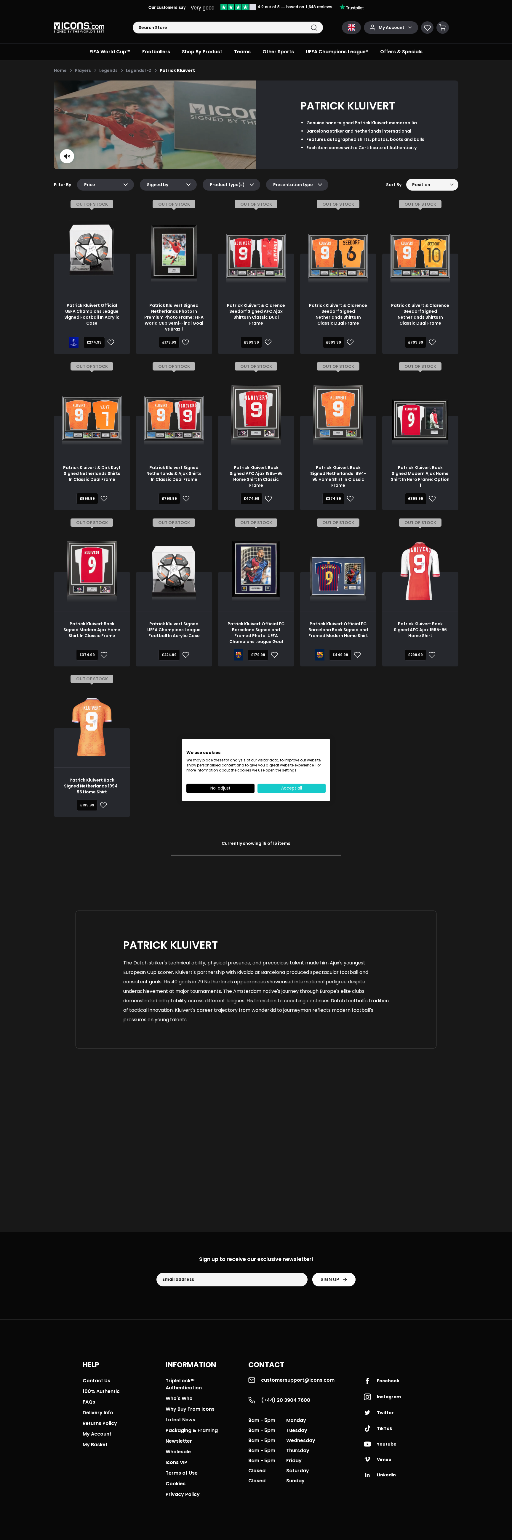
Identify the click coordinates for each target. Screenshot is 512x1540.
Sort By (393, 185)
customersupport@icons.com (298, 1380)
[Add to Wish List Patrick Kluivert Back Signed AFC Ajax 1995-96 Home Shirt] (431, 655)
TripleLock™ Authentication (184, 1384)
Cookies (175, 1483)
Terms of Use (182, 1473)
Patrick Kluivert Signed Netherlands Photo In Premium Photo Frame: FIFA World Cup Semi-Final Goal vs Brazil (174, 317)
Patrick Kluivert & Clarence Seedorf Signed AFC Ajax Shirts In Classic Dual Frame (256, 314)
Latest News (180, 1419)
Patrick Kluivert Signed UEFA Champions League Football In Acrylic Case (174, 630)
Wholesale (178, 1451)
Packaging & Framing (192, 1430)
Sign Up (330, 1279)
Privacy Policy (183, 1494)
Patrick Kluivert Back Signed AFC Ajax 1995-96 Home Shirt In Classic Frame (256, 476)
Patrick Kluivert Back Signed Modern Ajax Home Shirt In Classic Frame (91, 630)
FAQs (89, 1402)
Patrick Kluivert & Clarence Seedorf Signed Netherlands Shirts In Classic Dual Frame (338, 314)
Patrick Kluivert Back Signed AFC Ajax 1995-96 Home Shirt (420, 630)
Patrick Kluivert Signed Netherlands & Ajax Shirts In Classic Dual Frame (173, 473)
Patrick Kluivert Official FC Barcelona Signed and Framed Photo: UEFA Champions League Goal (256, 633)
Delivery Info (98, 1412)
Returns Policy (100, 1423)
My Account (97, 1434)
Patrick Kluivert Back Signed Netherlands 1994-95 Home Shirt (92, 786)
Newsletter (179, 1441)
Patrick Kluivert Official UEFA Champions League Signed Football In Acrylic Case (91, 314)
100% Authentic (101, 1391)
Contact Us (96, 1380)
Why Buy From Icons (190, 1409)
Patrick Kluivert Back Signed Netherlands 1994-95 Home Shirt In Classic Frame (338, 476)
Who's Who (179, 1398)
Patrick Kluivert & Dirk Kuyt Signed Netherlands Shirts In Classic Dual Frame (92, 473)
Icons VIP (176, 1462)
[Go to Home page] (79, 27)
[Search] (314, 28)
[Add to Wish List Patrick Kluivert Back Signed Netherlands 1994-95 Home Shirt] (102, 805)
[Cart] (442, 27)
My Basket (95, 1444)
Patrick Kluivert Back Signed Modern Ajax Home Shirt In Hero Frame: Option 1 (420, 476)
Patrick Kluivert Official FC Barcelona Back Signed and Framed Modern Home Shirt (338, 630)
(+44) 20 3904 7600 (285, 1400)
